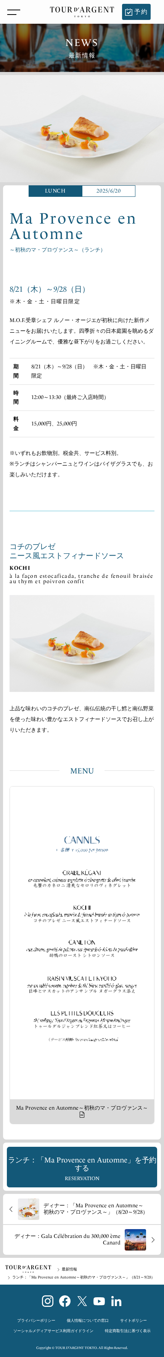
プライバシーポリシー (36, 1320)
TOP (28, 1269)
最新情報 (69, 1269)
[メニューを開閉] (12, 12)
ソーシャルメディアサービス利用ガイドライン (53, 1331)
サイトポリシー (133, 1320)
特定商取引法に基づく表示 (128, 1331)
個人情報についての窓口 (88, 1320)
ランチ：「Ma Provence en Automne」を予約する (82, 1168)
